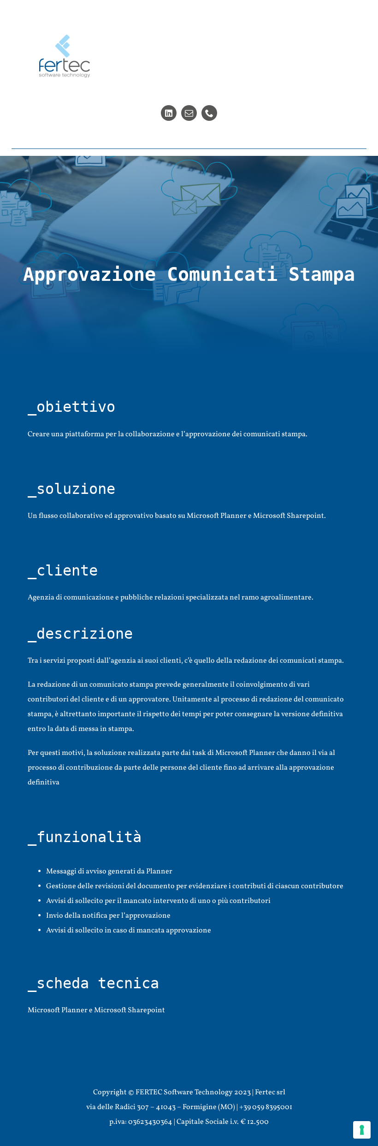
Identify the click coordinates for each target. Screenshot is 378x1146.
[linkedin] (169, 113)
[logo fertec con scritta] (64, 38)
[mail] (189, 113)
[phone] (209, 113)
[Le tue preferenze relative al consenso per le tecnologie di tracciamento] (362, 1130)
